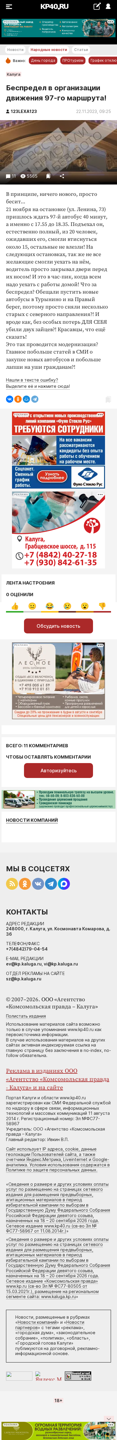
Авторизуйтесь (58, 771)
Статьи (81, 49)
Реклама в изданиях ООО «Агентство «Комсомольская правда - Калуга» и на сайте (57, 1079)
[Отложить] (48, 176)
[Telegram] (34, 399)
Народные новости (49, 49)
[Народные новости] (97, 6)
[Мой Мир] (26, 399)
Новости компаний (32, 820)
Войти (108, 7)
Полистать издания (26, 1016)
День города (43, 60)
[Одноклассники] (18, 399)
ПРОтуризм (72, 60)
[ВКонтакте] (9, 399)
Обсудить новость (58, 626)
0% (15, 606)
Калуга (13, 74)
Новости (15, 49)
